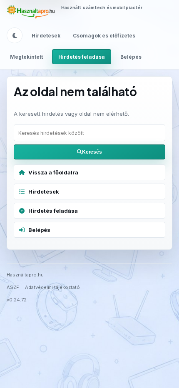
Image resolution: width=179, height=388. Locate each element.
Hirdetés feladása (81, 57)
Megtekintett (26, 57)
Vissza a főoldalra (53, 172)
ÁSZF (13, 287)
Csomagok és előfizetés (104, 35)
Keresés (92, 152)
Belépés (131, 57)
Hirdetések (46, 35)
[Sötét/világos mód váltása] (14, 35)
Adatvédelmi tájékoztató (52, 287)
